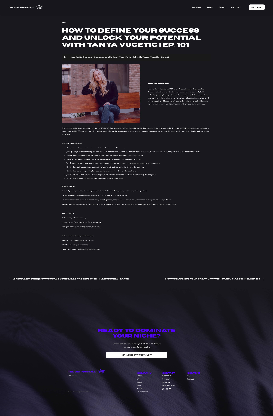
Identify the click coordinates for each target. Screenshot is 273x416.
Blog (188, 376)
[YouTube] (170, 389)
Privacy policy (142, 392)
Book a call (166, 382)
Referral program (168, 385)
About (222, 7)
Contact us (166, 376)
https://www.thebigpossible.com (81, 240)
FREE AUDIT (257, 7)
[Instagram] (163, 389)
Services (196, 7)
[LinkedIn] (167, 389)
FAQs (139, 385)
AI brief (139, 388)
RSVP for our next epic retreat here (75, 245)
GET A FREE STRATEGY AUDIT (136, 355)
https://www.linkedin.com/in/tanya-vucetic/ (85, 222)
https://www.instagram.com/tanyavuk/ (85, 227)
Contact (235, 7)
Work (210, 7)
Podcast (190, 379)
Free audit (166, 379)
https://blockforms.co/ (77, 218)
